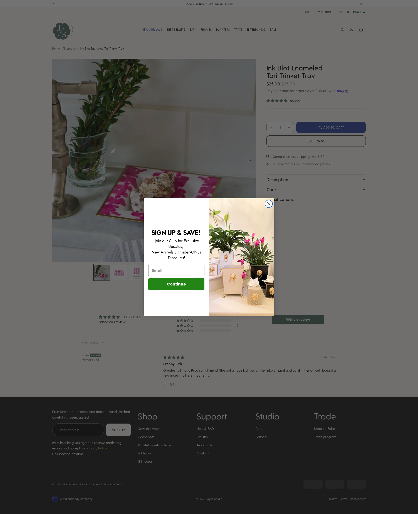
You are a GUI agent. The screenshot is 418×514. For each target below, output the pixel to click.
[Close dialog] (269, 204)
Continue (176, 284)
